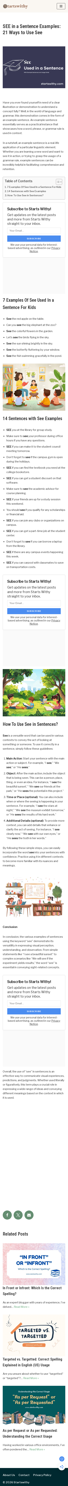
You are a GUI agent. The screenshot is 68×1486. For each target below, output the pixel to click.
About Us (9, 1475)
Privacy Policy (42, 1475)
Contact (24, 1475)
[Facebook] (7, 1215)
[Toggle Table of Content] (57, 182)
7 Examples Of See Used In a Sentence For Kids (34, 186)
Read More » (21, 1307)
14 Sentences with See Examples (26, 191)
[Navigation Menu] (61, 6)
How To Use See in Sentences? (25, 195)
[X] (18, 1215)
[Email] (29, 1215)
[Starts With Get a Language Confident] (15, 6)
